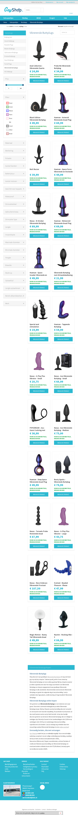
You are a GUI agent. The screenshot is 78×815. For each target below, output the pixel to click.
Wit (10, 122)
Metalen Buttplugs (9, 49)
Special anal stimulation (34, 325)
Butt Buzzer (34, 169)
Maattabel (45, 767)
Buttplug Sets (8, 37)
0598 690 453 (30, 795)
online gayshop (64, 727)
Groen (11, 107)
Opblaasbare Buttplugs (11, 52)
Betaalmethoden (29, 764)
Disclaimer (38, 809)
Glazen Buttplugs (9, 41)
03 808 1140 (29, 793)
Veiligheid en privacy (30, 767)
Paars (10, 114)
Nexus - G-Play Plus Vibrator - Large (61, 532)
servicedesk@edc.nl (29, 798)
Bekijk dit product (39, 80)
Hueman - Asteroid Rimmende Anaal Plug (62, 118)
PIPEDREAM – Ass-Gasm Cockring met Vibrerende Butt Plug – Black (39, 429)
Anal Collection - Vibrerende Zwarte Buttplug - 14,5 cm (37, 67)
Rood (10, 103)
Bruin (10, 134)
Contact (44, 764)
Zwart (11, 126)
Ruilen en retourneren (26, 774)
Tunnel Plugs (8, 64)
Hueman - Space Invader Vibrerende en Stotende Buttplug (38, 274)
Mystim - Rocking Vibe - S (63, 636)
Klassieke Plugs (8, 45)
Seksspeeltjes (8, 18)
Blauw (11, 111)
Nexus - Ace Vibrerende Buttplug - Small (63, 377)
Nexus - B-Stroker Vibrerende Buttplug (38, 222)
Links (6, 769)
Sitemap (63, 769)
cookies (42, 813)
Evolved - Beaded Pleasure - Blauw (61, 584)
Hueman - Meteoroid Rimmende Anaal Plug (62, 222)
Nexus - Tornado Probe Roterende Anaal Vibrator (39, 532)
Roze (10, 118)
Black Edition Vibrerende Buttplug (38, 118)
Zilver (10, 130)
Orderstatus (64, 767)
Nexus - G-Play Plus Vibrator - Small (37, 377)
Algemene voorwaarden (28, 809)
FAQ (42, 771)
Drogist (52, 18)
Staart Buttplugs (9, 60)
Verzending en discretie (27, 770)
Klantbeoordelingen (52, 809)
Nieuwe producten (11, 767)
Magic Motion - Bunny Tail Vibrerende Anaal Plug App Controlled (38, 636)
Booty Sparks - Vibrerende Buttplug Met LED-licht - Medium (63, 480)
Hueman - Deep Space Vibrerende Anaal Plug (38, 480)
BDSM (39, 18)
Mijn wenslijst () (70, 2)
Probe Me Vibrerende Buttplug (62, 67)
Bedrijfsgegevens (11, 764)
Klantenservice (49, 2)
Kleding (25, 18)
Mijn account (60, 2)
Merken (7, 771)
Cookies (62, 764)
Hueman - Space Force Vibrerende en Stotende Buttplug (63, 170)
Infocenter (45, 769)
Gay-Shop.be (33, 733)
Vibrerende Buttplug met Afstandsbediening (63, 274)
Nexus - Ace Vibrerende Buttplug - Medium (63, 429)
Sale (65, 18)
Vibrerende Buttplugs (11, 68)
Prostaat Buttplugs (9, 56)
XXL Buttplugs (8, 71)
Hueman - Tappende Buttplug (62, 325)
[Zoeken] (42, 10)
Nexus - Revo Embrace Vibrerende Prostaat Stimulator (38, 584)
